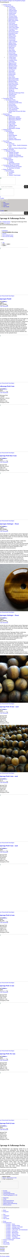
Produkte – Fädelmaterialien (13, 1228)
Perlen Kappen (12, 122)
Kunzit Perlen (12, 53)
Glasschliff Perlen (13, 109)
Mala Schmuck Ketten (14, 163)
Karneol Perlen (12, 51)
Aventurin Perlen (13, 16)
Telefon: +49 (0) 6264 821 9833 (9, 1177)
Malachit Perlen (12, 64)
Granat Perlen (12, 40)
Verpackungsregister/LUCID (10, 1195)
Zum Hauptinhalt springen (18, 0)
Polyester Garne (12, 138)
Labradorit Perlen (13, 54)
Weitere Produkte (9, 171)
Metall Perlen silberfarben (15, 118)
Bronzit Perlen (12, 21)
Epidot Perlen (12, 34)
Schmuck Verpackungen (15, 175)
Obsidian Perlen (12, 68)
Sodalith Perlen (12, 87)
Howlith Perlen (12, 46)
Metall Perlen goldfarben (15, 119)
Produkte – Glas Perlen (12, 1231)
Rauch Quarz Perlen (14, 78)
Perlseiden (11, 134)
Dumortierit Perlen (13, 33)
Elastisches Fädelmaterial (15, 139)
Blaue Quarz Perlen (13, 20)
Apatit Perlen (12, 14)
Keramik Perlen (12, 105)
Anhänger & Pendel (10, 151)
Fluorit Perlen (12, 37)
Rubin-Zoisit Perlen (13, 84)
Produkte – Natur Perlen (12, 1234)
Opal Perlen (11, 71)
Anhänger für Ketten (14, 152)
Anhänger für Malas (13, 153)
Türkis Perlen (12, 95)
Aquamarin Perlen (13, 17)
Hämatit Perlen (12, 43)
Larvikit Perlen (12, 58)
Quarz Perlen (12, 77)
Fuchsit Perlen (12, 39)
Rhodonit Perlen (13, 81)
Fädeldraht (11, 132)
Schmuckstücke (9, 159)
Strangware (11, 90)
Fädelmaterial (8, 131)
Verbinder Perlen (13, 125)
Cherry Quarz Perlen (14, 27)
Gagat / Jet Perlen (13, 41)
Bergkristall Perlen (13, 19)
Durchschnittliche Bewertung (10, 232)
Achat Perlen (12, 7)
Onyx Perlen (12, 70)
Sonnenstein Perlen (13, 88)
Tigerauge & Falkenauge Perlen (16, 92)
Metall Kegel (12, 127)
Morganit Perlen (12, 67)
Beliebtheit (5, 230)
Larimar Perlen (12, 57)
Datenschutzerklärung (8, 1200)
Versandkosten (4, 301)
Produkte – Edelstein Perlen (13, 1225)
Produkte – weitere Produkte (13, 1238)
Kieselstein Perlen (13, 107)
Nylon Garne (12, 136)
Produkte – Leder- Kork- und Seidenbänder (17, 1229)
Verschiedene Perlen (10, 100)
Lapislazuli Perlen (13, 56)
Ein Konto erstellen (4, 1256)
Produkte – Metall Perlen (12, 1232)
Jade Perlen (11, 48)
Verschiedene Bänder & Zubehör (13, 166)
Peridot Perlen (12, 73)
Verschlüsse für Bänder (14, 168)
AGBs (4, 1199)
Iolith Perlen (12, 47)
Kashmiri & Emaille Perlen (15, 102)
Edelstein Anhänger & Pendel (16, 156)
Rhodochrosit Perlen (14, 80)
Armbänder (11, 162)
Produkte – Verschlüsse (12, 1237)
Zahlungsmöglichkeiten (9, 1193)
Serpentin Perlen (13, 85)
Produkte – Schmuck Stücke (13, 1235)
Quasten (11, 173)
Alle (3, 242)
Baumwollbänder (13, 135)
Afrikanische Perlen (13, 101)
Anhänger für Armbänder (15, 155)
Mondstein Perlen (13, 65)
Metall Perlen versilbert (14, 117)
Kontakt (5, 1190)
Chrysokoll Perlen (13, 26)
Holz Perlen (11, 144)
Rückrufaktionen (7, 1205)
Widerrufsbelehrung (8, 1202)
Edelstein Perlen (9, 6)
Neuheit (4, 233)
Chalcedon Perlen (13, 24)
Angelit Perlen (12, 9)
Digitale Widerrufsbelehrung (10, 1203)
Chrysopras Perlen (13, 29)
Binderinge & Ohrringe (14, 128)
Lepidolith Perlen (13, 60)
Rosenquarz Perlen (13, 83)
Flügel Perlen (12, 124)
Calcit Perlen (12, 23)
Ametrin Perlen (12, 13)
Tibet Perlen (11, 91)
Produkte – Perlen (10, 1224)
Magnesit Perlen (12, 63)
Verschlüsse (11, 172)
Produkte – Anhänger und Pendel (14, 1227)
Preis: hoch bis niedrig (7, 236)
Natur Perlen (8, 142)
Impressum (5, 1197)
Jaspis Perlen (12, 50)
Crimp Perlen (12, 121)
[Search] (26, 186)
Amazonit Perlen (13, 10)
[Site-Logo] (8, 184)
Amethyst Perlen (13, 12)
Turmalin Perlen (12, 94)
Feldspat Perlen (12, 36)
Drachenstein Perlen (13, 31)
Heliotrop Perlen (13, 44)
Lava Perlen (11, 61)
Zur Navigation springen (6, 0)
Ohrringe (11, 161)
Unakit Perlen (12, 97)
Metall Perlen (8, 115)
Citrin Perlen (12, 30)
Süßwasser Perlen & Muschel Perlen (17, 148)
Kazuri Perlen (12, 104)
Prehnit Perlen (12, 74)
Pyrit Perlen (11, 75)
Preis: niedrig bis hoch (7, 235)
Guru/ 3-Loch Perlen (14, 108)
